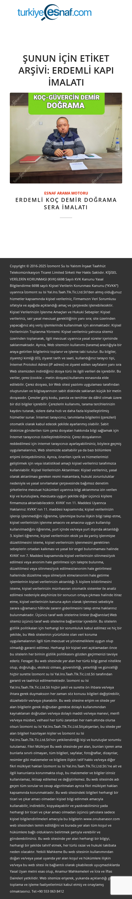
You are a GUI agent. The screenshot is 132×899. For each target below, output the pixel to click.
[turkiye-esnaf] (54, 12)
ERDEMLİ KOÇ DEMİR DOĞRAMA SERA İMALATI (66, 203)
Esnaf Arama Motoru (66, 193)
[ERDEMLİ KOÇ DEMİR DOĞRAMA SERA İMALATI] (66, 138)
